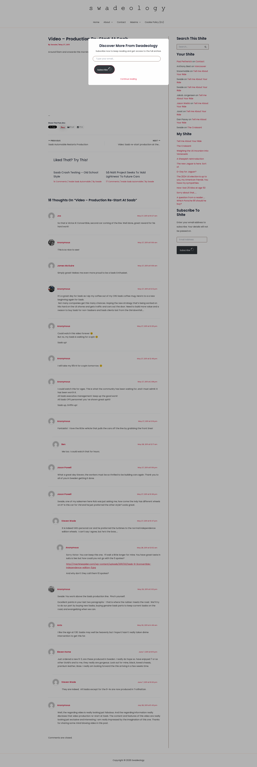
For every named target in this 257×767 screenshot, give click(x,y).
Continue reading (128, 79)
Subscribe (102, 69)
